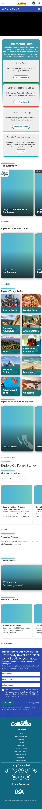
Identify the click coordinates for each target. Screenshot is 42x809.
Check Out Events (21, 127)
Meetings (21, 739)
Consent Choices (21, 760)
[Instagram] (4, 551)
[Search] (39, 3)
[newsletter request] (27, 777)
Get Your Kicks (21, 102)
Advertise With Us (21, 754)
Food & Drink (7, 585)
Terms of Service (19, 709)
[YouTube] (10, 551)
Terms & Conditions (21, 748)
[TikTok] (21, 777)
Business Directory (21, 736)
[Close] (40, 9)
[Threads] (27, 770)
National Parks (18, 585)
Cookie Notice (21, 757)
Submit (8, 702)
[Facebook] (7, 770)
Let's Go (21, 151)
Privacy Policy (34, 703)
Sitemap (21, 742)
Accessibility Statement (21, 751)
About (21, 733)
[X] (14, 770)
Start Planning (21, 77)
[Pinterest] (7, 551)
